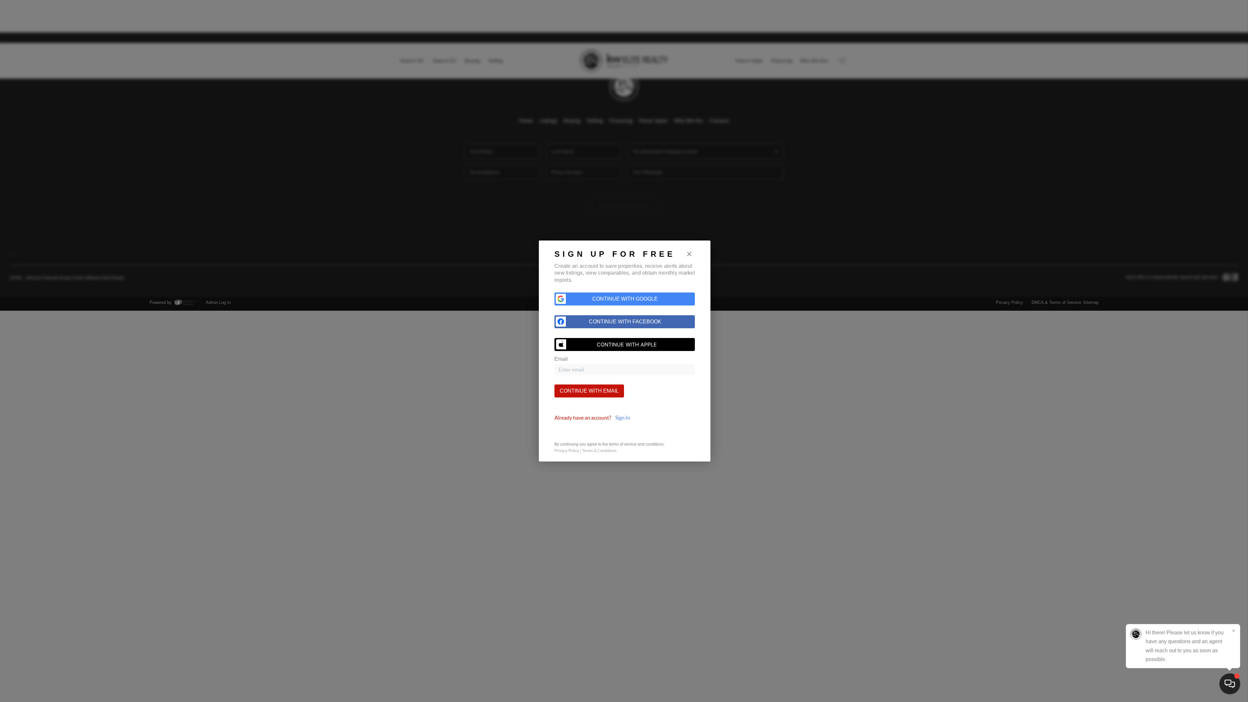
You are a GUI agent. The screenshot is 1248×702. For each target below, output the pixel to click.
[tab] (624, 417)
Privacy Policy (566, 450)
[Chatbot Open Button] (1229, 683)
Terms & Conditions (599, 450)
